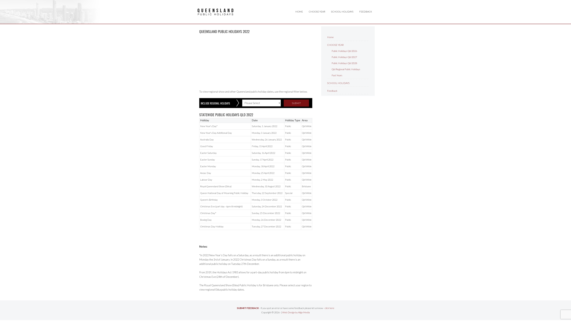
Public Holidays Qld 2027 (344, 57)
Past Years (337, 75)
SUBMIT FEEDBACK (248, 308)
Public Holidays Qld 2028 (344, 63)
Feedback (332, 90)
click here (329, 308)
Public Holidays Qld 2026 (344, 50)
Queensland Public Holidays (215, 11)
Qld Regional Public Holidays (346, 69)
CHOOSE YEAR (335, 44)
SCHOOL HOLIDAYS (338, 83)
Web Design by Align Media (296, 312)
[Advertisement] (255, 60)
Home (330, 37)
